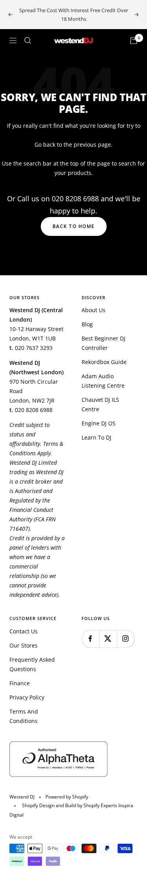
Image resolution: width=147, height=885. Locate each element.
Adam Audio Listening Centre (103, 380)
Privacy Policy (26, 697)
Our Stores (23, 645)
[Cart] (134, 40)
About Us (93, 310)
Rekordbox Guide (104, 362)
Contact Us (23, 631)
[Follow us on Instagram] (125, 639)
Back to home (74, 226)
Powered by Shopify (66, 796)
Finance (19, 683)
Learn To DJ (96, 437)
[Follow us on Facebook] (90, 639)
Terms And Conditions (23, 716)
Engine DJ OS (99, 423)
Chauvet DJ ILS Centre (100, 404)
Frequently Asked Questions (32, 664)
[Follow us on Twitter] (108, 639)
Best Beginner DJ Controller (103, 343)
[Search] (27, 40)
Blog (87, 324)
